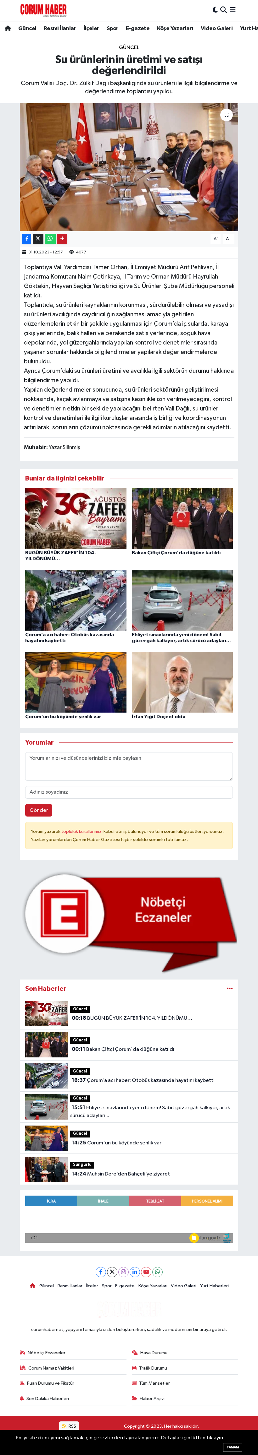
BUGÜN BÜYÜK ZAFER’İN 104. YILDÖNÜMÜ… (132, 1018)
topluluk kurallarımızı (82, 831)
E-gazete (137, 28)
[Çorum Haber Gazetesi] (43, 10)
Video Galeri (217, 28)
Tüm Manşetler (154, 1383)
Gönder (39, 810)
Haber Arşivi (152, 1398)
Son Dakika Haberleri (47, 1398)
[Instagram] (123, 1272)
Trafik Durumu (153, 1368)
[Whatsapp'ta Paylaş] (50, 239)
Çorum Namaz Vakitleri (51, 1368)
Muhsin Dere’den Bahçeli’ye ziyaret (121, 1174)
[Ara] (223, 10)
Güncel (27, 28)
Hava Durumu (153, 1352)
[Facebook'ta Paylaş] (26, 239)
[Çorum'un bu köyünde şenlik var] (75, 682)
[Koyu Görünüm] (215, 10)
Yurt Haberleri (214, 1286)
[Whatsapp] (157, 1272)
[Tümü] (230, 988)
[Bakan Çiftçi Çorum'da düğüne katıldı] (182, 518)
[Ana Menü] (233, 10)
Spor (113, 28)
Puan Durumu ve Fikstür (50, 1383)
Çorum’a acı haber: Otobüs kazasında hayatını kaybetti (143, 1080)
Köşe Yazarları (175, 28)
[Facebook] (101, 1272)
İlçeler (91, 28)
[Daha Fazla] (62, 239)
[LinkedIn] (135, 1272)
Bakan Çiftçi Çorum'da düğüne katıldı (176, 552)
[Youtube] (146, 1272)
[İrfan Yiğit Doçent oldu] (182, 682)
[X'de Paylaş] (38, 239)
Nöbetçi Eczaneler (46, 1352)
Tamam (233, 1447)
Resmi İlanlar (60, 28)
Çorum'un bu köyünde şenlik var (63, 716)
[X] (112, 1272)
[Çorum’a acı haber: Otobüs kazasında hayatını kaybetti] (75, 600)
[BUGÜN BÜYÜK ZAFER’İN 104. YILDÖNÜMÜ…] (75, 518)
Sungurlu (82, 1165)
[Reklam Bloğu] (129, 922)
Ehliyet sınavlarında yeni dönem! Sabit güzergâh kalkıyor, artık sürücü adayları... (150, 1112)
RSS (72, 1426)
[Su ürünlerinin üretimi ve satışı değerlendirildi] (129, 167)
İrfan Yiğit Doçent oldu (158, 716)
